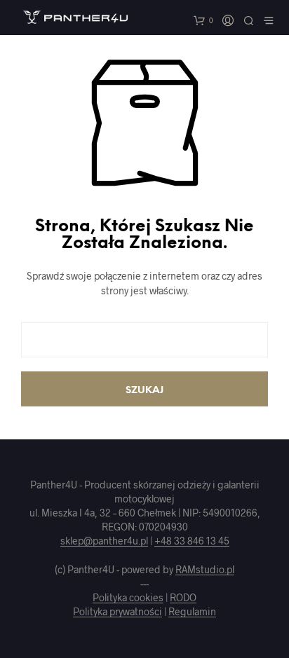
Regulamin (192, 611)
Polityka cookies (128, 597)
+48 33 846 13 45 (191, 541)
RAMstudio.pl (204, 569)
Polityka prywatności (117, 611)
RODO (183, 597)
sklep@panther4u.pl (104, 541)
